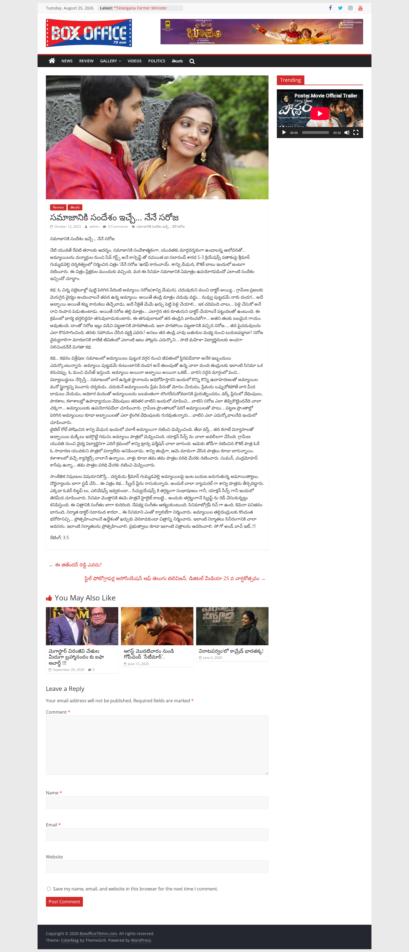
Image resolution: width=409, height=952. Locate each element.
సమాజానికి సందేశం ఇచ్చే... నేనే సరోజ (161, 226)
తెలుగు (177, 60)
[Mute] (347, 132)
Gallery (108, 60)
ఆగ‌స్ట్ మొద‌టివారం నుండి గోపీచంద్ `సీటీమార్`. (149, 653)
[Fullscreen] (356, 132)
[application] (320, 113)
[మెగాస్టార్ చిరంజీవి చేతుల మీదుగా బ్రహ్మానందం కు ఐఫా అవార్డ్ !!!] (82, 610)
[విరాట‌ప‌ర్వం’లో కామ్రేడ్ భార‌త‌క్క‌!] (232, 610)
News (67, 60)
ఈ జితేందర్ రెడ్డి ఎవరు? (75, 564)
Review (86, 60)
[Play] (284, 132)
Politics (156, 60)
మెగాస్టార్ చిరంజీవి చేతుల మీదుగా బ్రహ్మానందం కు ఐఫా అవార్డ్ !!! (76, 656)
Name (54, 793)
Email (53, 825)
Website (54, 857)
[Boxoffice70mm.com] (52, 61)
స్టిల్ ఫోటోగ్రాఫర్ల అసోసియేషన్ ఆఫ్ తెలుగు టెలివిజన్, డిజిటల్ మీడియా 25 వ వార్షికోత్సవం (175, 578)
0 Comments (117, 226)
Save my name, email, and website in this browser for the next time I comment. (135, 889)
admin (95, 226)
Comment (58, 712)
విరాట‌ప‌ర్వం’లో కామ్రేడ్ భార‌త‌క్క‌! (231, 650)
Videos (135, 60)
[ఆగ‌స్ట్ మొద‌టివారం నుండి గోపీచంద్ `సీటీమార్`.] (157, 610)
